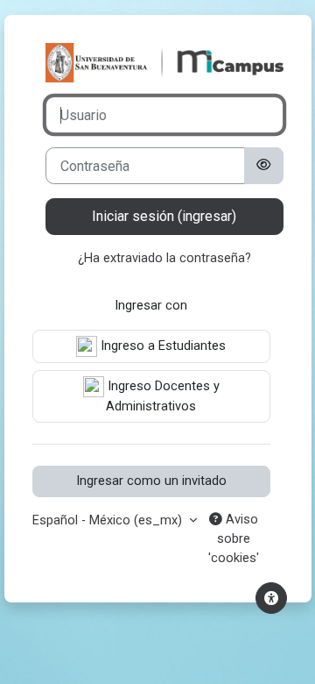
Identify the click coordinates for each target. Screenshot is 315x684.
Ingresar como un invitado (151, 480)
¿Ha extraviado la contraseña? (164, 258)
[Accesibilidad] (271, 598)
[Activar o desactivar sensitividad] (263, 165)
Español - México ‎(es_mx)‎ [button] (109, 520)
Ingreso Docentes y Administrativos (162, 396)
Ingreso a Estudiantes (161, 345)
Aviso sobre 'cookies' (233, 538)
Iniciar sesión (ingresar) (164, 216)
